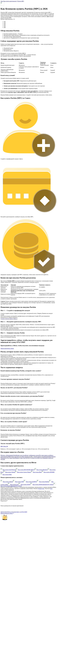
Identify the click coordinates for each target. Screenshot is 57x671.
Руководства (41, 488)
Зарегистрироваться (7, 424)
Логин (2, 424)
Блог (51, 488)
